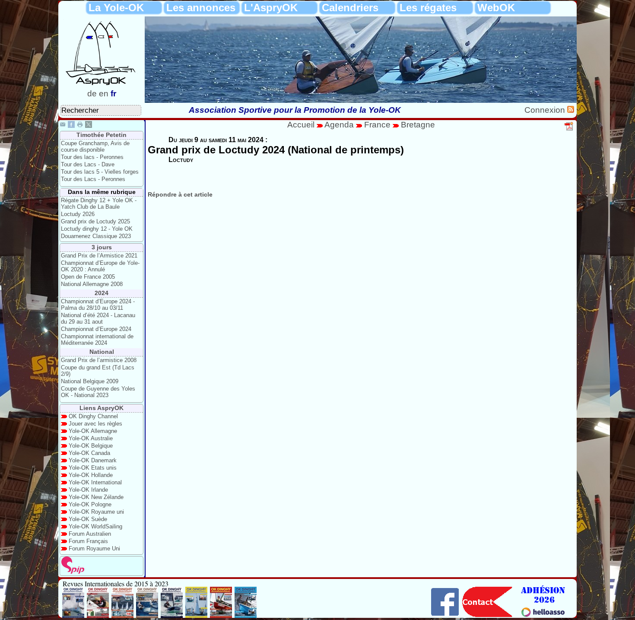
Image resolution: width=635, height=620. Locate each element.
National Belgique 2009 (89, 381)
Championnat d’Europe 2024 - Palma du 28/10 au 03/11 (98, 304)
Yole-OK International (95, 482)
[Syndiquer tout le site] (570, 109)
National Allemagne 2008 (92, 284)
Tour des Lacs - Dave (87, 164)
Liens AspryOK (101, 407)
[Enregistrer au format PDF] (569, 129)
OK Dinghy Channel (93, 416)
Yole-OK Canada (89, 453)
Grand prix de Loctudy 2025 (95, 221)
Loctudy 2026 (78, 214)
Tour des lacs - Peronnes (92, 157)
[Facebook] (71, 125)
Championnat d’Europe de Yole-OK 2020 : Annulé (100, 266)
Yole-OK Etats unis (93, 467)
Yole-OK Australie (91, 438)
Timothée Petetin (101, 134)
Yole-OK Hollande (91, 475)
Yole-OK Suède (88, 519)
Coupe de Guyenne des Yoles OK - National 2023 (98, 391)
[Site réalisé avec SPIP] (73, 572)
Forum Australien (90, 534)
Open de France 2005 (88, 276)
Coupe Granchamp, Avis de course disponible (95, 146)
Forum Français (88, 541)
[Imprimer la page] (79, 125)
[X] (88, 125)
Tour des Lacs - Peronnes (93, 179)
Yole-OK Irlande (88, 489)
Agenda (340, 124)
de (92, 93)
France (377, 124)
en (103, 93)
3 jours (102, 247)
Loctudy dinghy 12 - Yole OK (97, 229)
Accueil (300, 124)
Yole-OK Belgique (91, 445)
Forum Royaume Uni (94, 548)
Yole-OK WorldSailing (95, 526)
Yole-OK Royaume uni (96, 512)
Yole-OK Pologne (90, 504)
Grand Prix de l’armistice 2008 (99, 360)
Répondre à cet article (180, 194)
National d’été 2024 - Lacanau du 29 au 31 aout (98, 318)
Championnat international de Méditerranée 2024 (97, 339)
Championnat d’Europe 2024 (96, 329)
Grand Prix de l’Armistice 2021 (99, 255)
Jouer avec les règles (95, 423)
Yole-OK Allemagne (93, 431)
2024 (101, 292)
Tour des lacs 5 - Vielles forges (100, 172)
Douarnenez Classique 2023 (96, 236)
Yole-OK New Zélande (96, 497)
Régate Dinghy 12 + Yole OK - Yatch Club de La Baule (99, 203)
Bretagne (418, 124)
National (101, 351)
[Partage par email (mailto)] (62, 125)
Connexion (545, 109)
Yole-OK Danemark (93, 460)
